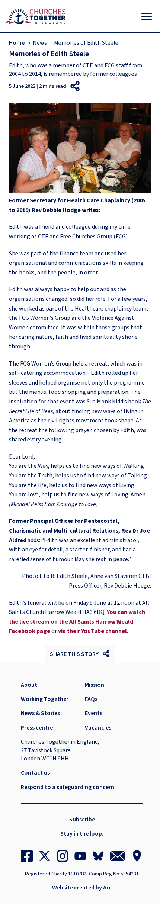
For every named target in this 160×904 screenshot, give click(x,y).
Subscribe (82, 819)
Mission (94, 685)
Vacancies (98, 728)
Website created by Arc (82, 888)
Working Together (44, 699)
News (40, 43)
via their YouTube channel (92, 631)
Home (17, 43)
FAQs (91, 699)
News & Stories (40, 713)
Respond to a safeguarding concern (67, 787)
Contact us (35, 773)
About (29, 685)
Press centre (37, 728)
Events (93, 713)
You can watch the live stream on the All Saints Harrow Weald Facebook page (77, 621)
